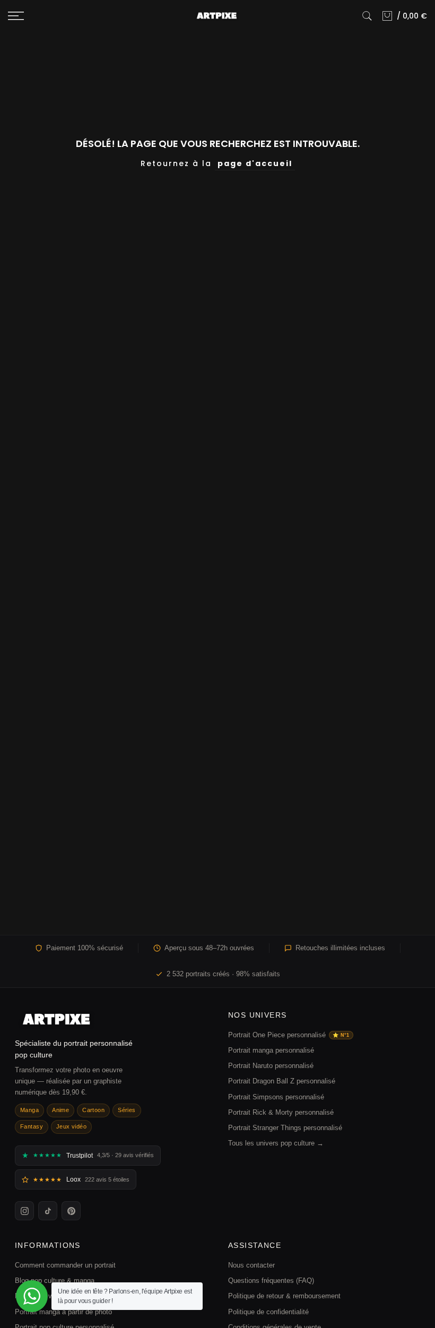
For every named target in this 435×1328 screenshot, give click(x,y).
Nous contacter (251, 1265)
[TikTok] (47, 1210)
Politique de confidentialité (268, 1312)
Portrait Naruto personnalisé (271, 1066)
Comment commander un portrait (65, 1265)
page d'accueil (255, 163)
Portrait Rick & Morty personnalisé (281, 1112)
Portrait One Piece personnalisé (289, 1035)
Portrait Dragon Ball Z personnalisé (281, 1081)
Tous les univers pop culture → (276, 1143)
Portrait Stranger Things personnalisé (285, 1128)
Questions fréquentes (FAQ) (271, 1280)
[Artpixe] (111, 1019)
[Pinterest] (71, 1210)
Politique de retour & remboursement (284, 1296)
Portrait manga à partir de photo (63, 1312)
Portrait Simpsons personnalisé (276, 1097)
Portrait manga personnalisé (271, 1050)
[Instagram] (24, 1210)
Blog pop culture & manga (54, 1280)
